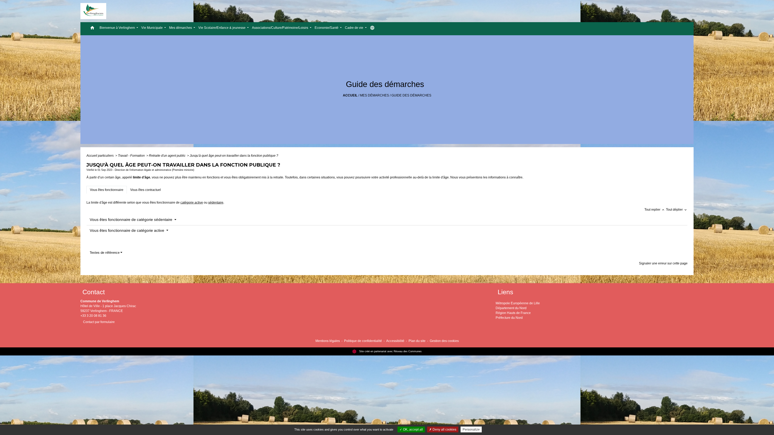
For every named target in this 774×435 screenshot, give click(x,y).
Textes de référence (105, 253)
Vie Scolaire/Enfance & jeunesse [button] (222, 27)
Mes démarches (374, 95)
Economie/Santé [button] (327, 27)
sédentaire (215, 202)
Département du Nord (511, 308)
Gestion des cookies (444, 341)
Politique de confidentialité (363, 341)
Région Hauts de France (513, 313)
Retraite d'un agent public (167, 155)
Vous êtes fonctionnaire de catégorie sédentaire (131, 220)
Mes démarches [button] (181, 27)
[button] (92, 29)
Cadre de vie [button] (354, 27)
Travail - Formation (132, 155)
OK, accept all (412, 429)
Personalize (471, 429)
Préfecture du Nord (509, 317)
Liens (505, 292)
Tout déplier (677, 209)
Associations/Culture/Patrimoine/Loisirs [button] (280, 27)
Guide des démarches (411, 95)
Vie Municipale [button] (152, 27)
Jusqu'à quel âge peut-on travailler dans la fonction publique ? (234, 155)
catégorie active (191, 202)
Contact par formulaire (99, 322)
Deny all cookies (444, 429)
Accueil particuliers (100, 155)
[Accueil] (93, 11)
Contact (93, 292)
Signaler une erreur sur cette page (663, 263)
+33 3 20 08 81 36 (93, 315)
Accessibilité (395, 341)
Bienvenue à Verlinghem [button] (118, 27)
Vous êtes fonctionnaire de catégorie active (127, 230)
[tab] (106, 190)
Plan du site (417, 341)
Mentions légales (327, 341)
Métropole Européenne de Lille (518, 303)
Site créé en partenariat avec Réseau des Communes (390, 351)
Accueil (350, 95)
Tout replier (654, 209)
